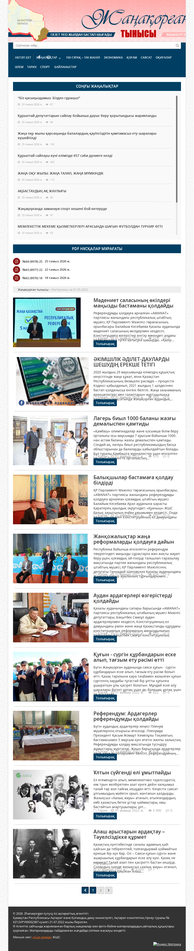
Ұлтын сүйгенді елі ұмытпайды (132, 772)
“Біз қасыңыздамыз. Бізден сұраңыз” (49, 98)
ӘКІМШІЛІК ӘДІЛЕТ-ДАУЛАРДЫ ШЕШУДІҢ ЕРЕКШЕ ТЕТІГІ (131, 362)
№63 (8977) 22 (32, 270)
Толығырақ (105, 343)
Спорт (45, 67)
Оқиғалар (164, 57)
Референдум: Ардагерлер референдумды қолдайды (126, 716)
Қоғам (132, 57)
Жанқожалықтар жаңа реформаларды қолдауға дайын (133, 539)
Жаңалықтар (46, 57)
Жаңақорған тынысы (114, 21)
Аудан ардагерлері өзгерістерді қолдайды (132, 598)
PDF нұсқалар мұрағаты (97, 248)
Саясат (146, 57)
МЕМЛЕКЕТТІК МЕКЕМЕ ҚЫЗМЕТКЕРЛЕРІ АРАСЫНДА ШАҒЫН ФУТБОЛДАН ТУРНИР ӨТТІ (90, 226)
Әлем (19, 67)
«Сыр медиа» (42, 937)
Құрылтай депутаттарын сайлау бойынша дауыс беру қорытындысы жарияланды (87, 115)
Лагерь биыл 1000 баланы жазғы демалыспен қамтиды (134, 421)
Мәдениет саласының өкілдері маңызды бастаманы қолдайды (133, 303)
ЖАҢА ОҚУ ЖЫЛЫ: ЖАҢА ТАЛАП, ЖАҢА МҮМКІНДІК (60, 173)
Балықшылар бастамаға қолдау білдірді (133, 480)
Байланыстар (65, 67)
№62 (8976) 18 (32, 278)
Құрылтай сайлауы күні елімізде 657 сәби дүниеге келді (65, 155)
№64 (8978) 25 (32, 261)
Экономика (113, 57)
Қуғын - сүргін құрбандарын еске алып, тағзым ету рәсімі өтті (134, 657)
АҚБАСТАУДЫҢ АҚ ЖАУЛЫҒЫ (42, 191)
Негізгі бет (23, 57)
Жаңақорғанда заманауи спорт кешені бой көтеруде (62, 208)
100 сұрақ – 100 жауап (83, 57)
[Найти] (177, 45)
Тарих (31, 67)
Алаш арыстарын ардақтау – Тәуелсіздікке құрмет (129, 834)
